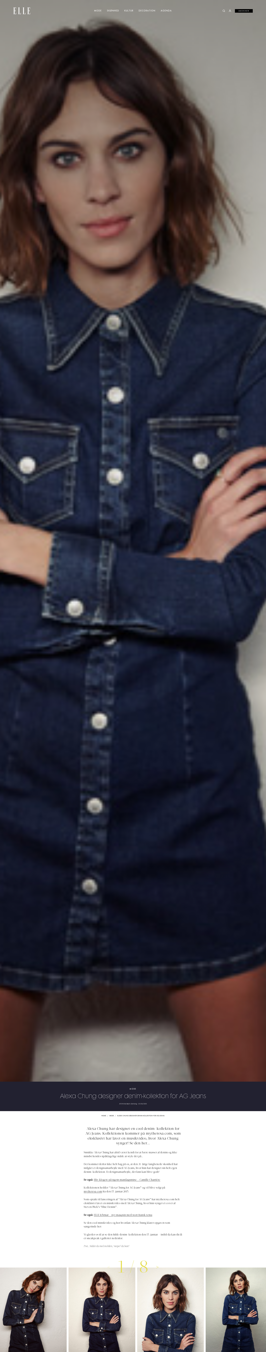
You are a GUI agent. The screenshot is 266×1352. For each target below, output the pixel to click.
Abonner (243, 11)
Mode (98, 11)
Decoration (147, 11)
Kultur (128, 11)
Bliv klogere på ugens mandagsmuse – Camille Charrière (127, 1180)
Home (103, 1116)
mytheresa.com (93, 1191)
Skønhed (113, 11)
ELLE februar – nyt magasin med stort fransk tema (123, 1215)
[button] (157, 1266)
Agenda (166, 11)
